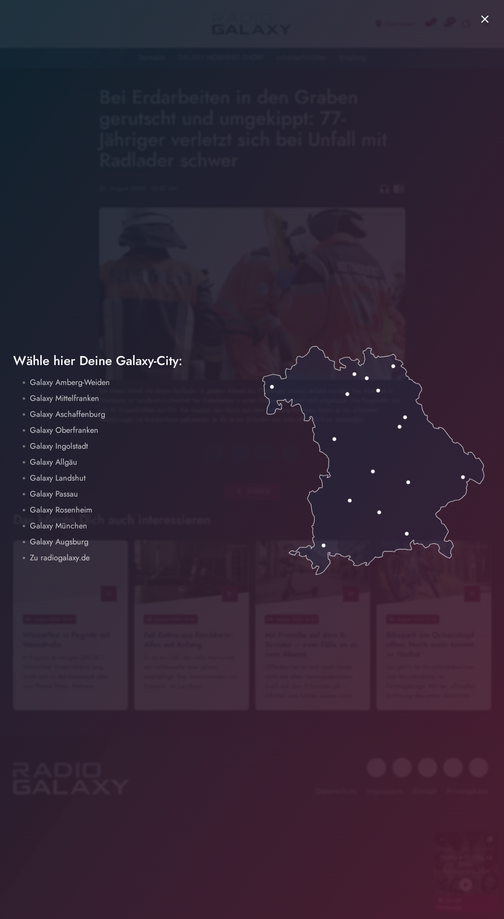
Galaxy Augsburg (59, 542)
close (485, 19)
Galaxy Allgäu (53, 462)
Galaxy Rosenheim (61, 510)
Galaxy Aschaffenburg (67, 414)
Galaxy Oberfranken (64, 430)
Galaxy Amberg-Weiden (70, 382)
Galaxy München (58, 526)
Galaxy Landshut (58, 478)
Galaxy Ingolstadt (59, 446)
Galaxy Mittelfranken (64, 398)
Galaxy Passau (54, 494)
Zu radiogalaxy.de (60, 558)
